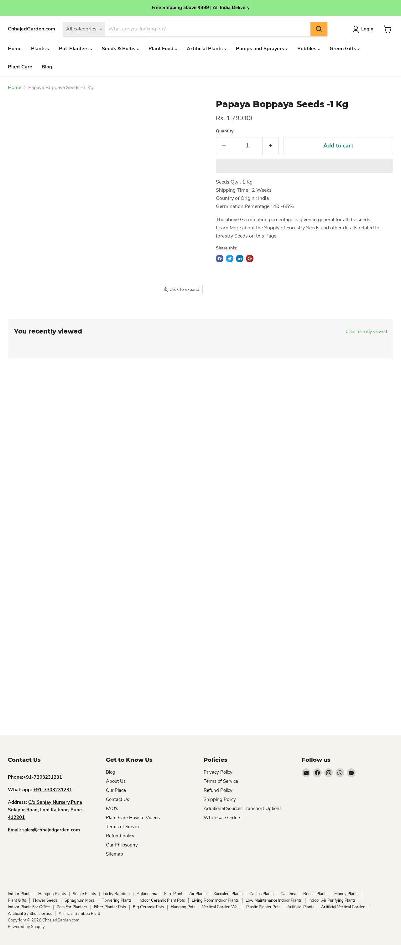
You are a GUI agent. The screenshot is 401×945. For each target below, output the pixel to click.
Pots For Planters (72, 907)
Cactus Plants (261, 894)
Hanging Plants (52, 894)
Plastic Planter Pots (263, 907)
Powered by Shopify (26, 927)
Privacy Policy (218, 772)
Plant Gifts (17, 900)
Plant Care (20, 66)
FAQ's (112, 808)
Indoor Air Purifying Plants (332, 900)
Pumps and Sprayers (260, 48)
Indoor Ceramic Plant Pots (161, 900)
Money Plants (346, 894)
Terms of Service (123, 827)
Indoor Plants (19, 894)
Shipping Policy (220, 799)
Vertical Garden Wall (220, 907)
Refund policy (120, 836)
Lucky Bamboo (116, 894)
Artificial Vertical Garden (343, 907)
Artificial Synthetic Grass (30, 913)
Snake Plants (84, 894)
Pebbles (307, 48)
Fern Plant (173, 894)
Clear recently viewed (366, 331)
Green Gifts (343, 48)
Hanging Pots (183, 907)
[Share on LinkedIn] (239, 258)
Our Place (116, 790)
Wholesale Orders (222, 817)
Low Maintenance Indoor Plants (274, 900)
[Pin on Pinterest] (249, 258)
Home (15, 48)
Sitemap (114, 854)
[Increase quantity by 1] (271, 145)
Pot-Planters (74, 48)
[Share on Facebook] (219, 258)
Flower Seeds (45, 900)
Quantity (224, 131)
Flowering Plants (117, 900)
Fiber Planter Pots (110, 907)
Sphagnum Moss (80, 900)
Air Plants (197, 894)
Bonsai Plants (315, 894)
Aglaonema (147, 894)
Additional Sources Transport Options (243, 808)
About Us (116, 781)
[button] (304, 166)
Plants (39, 48)
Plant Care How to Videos (133, 817)
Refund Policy (218, 790)
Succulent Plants (227, 894)
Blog (47, 66)
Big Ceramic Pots (148, 907)
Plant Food (161, 48)
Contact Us (117, 799)
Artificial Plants (205, 48)
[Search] (318, 29)
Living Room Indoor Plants (215, 900)
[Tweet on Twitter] (229, 258)
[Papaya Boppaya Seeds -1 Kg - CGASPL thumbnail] (19, 315)
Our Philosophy (122, 845)
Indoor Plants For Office (29, 907)
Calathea (288, 894)
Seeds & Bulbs (119, 48)
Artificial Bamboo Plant (79, 913)
